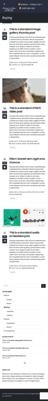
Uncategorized (9, 331)
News (9, 303)
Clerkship (30, 141)
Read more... (13, 68)
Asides (9, 300)
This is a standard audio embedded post (24, 234)
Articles (6, 295)
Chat (13, 144)
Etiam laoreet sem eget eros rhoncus (27, 160)
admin (16, 62)
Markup (34, 62)
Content (14, 65)
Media (35, 141)
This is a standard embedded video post (15, 348)
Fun (20, 268)
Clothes (29, 62)
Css (18, 65)
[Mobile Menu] (4, 4)
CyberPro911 (7, 396)
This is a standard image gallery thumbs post (24, 31)
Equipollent (11, 323)
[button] (23, 363)
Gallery (23, 144)
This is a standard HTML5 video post (25, 109)
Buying (23, 62)
